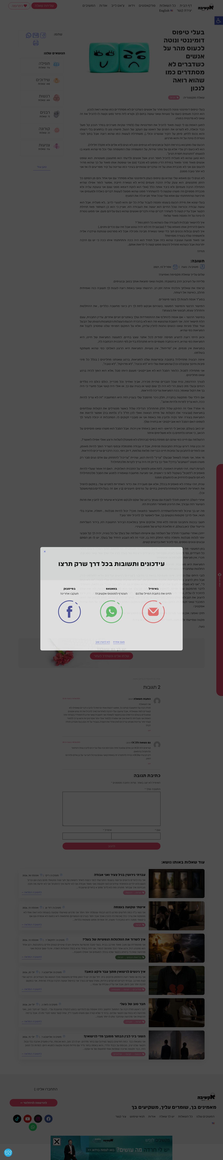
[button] (45, 533)
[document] (111, 580)
